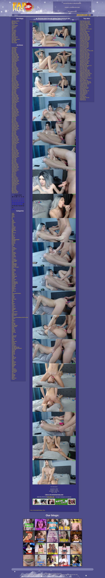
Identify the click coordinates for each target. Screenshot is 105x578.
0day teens (14, 26)
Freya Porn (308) (84, 27)
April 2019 (14, 148)
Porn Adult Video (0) (84, 90)
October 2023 (15, 86)
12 (16, 202)
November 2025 (15, 57)
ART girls (14, 35)
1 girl (13, 213)
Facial (13, 271)
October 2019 (15, 141)
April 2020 (14, 134)
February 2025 (15, 68)
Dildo (13, 262)
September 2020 (15, 128)
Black (13, 236)
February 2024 (15, 81)
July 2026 (14, 48)
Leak (13, 307)
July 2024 (14, 76)
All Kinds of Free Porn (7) (85, 78)
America (13, 222)
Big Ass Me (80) (83, 64)
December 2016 (15, 180)
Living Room (14, 311)
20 (18, 204)
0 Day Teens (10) (84, 77)
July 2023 (14, 89)
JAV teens (14, 30)
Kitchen (13, 303)
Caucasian (14, 248)
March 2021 (14, 121)
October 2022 (15, 100)
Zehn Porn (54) (83, 67)
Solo (13, 359)
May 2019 (14, 147)
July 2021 (14, 117)
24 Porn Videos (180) (85, 39)
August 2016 (14, 184)
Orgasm (13, 318)
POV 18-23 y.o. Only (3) (85, 81)
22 (21, 204)
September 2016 (15, 183)
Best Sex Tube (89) (84, 63)
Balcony (13, 229)
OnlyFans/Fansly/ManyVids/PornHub (20, 317)
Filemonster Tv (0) (84, 88)
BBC (13, 231)
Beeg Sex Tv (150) (84, 45)
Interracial (14, 38)
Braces (13, 242)
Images (13, 296)
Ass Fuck (14, 227)
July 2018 (14, 158)
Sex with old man (15, 347)
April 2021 (14, 120)
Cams (13, 245)
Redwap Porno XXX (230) (86, 29)
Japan (13, 301)
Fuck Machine (15, 283)
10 (12, 202)
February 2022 (15, 109)
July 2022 (14, 103)
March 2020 (14, 135)
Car (12, 246)
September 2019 (15, 142)
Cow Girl (14, 255)
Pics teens (14, 31)
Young (13, 379)
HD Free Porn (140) (84, 49)
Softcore (13, 358)
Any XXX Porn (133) (84, 53)
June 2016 (14, 187)
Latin (13, 304)
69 (12, 217)
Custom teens (15, 25)
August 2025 (14, 61)
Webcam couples (15, 21)
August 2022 (14, 102)
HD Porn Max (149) (84, 46)
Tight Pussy (14, 371)
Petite (13, 327)
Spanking (14, 362)
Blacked (13, 237)
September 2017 (15, 170)
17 (12, 204)
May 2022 (14, 105)
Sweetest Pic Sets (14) (85, 72)
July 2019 (14, 144)
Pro (12, 334)
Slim (13, 355)
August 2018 (14, 157)
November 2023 (15, 85)
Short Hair (14, 349)
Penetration (14, 326)
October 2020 (15, 127)
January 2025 (15, 69)
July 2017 (14, 172)
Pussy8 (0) (82, 95)
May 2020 (14, 133)
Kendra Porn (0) (83, 86)
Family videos (15, 37)
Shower (13, 350)
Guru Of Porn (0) (83, 93)
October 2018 (15, 155)
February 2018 (15, 164)
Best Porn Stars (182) (85, 38)
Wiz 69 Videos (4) (84, 80)
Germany (14, 286)
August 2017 (14, 171)
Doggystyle (14, 263)
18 (14, 204)
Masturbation (14, 314)
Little (13, 310)
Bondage (14, 240)
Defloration (14, 261)
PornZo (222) (83, 30)
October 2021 (15, 113)
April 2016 (14, 189)
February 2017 (15, 178)
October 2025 (15, 59)
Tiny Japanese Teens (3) (85, 82)
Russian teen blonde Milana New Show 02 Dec (54, 18)
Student (13, 365)
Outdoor (13, 320)
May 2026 (14, 51)
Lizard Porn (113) (84, 59)
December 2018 (15, 152)
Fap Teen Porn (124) (84, 55)
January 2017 (15, 179)
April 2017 (14, 175)
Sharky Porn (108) (84, 62)
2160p (13, 216)
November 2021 (15, 112)
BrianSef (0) (82, 98)
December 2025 (15, 56)
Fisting (13, 275)
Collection (14, 253)
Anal (13, 223)
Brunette (13, 243)
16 (23, 202)
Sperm (13, 363)
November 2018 (15, 154)
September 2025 (15, 60)
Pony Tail (14, 332)
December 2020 (15, 125)
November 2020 (15, 126)
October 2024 (15, 72)
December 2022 (15, 97)
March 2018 (14, 163)
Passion (13, 323)
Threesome (14, 370)
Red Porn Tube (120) (85, 57)
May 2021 (14, 119)
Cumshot (14, 259)
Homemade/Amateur (16, 293)
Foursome (14, 279)
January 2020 (15, 137)
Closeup (13, 252)
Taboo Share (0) (83, 91)
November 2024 (15, 71)
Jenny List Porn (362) (85, 23)
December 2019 (15, 139)
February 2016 (15, 191)
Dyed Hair (14, 266)
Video (13, 376)
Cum (13, 258)
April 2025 (14, 65)
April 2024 (14, 79)
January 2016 (15, 192)
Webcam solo (15, 23)
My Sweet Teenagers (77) (86, 65)
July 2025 (14, 62)
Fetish (13, 272)
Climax (13, 250)
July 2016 (14, 186)
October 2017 (15, 168)
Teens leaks (14, 42)
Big (12, 234)
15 (21, 202)
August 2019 (14, 143)
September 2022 (15, 101)
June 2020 (14, 132)
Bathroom (14, 230)
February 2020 (15, 136)
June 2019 (14, 146)
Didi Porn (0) (83, 100)
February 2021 (15, 123)
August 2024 (14, 75)
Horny (13, 294)
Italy (12, 300)
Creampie (14, 256)
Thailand (14, 368)
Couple (13, 254)
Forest (13, 278)
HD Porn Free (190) (84, 34)
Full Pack (14, 284)
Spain (13, 360)
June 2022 (14, 104)
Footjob (13, 277)
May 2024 (14, 78)
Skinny (13, 352)
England (13, 269)
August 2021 (14, 116)
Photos (13, 328)
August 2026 (14, 47)
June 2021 (14, 118)
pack (13, 322)
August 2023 (14, 88)
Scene (13, 344)
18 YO (13, 24)
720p (13, 220)
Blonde (13, 238)
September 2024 (15, 73)
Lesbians (14, 32)
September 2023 (15, 87)
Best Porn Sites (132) (85, 54)
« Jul (13, 209)
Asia (13, 224)
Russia (13, 342)
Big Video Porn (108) (84, 61)
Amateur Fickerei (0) (84, 83)
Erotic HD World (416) (85, 22)
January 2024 (15, 83)
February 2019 (15, 150)
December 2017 (15, 166)
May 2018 (14, 160)
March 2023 (14, 94)
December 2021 (15, 111)
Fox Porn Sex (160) (84, 42)
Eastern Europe (15, 267)
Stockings (14, 364)
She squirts (14, 40)
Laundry (13, 306)
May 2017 (14, 174)
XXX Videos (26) (84, 69)
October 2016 (15, 182)
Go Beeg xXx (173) (84, 40)
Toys (13, 373)
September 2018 (15, 156)
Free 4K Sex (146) (84, 47)
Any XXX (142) (83, 48)
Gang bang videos (16, 39)
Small (13, 356)
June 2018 (14, 159)
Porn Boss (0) (83, 89)
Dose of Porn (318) (84, 26)
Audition (13, 228)
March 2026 (14, 53)
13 (18, 202)
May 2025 (14, 64)
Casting (13, 247)
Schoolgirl (14, 346)
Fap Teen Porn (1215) (85, 21)
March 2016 (14, 190)
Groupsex (14, 288)
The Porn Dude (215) (85, 31)
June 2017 (14, 173)
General (13, 285)
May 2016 (14, 188)
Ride (13, 338)
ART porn (14, 34)
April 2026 (14, 52)
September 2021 (15, 115)
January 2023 (15, 96)
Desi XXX (14, 41)
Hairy (13, 290)
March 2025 (14, 67)
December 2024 (15, 70)
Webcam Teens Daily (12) (86, 73)
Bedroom (14, 232)
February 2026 (15, 54)
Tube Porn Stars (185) (85, 37)
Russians (14, 343)
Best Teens (14, 22)
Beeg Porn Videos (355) (85, 24)
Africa (13, 221)
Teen (13, 367)
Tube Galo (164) (83, 41)
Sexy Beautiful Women (17, 348)
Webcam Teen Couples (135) (86, 50)
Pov (12, 333)
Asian (13, 225)
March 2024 (14, 80)
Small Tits (14, 357)
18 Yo (13, 215)
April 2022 (14, 107)
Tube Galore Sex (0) (84, 97)
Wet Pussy (14, 378)
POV (13, 29)
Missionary (14, 315)
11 (14, 202)
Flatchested (14, 276)
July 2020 (14, 131)
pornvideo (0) (83, 96)
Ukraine (13, 374)
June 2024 (14, 77)
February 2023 (15, 95)
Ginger (13, 287)
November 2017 (15, 167)
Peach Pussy (14, 325)
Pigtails (13, 331)
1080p (13, 214)
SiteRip (13, 351)
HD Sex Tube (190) (84, 35)
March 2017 (14, 176)
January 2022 (15, 110)
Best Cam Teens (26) (84, 71)
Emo (13, 268)
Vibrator (13, 375)
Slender (13, 354)
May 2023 (14, 92)
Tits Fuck (14, 372)
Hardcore (14, 291)
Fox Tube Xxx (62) (84, 66)
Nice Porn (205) (83, 32)
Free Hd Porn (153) (84, 43)
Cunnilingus (14, 260)
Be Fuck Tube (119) (84, 58)
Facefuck (14, 270)
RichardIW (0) (83, 94)
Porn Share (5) (83, 79)
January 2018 (15, 165)
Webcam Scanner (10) (85, 75)
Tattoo (13, 366)
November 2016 (15, 181)
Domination (14, 264)
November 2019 (15, 140)
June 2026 (14, 49)
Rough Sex (14, 341)
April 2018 (14, 162)
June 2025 (14, 63)
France (13, 280)
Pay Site (13, 324)
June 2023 (14, 91)
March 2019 (14, 149)
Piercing (13, 330)
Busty (13, 244)
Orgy (13, 319)
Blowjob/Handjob (15, 239)
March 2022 (14, 108)
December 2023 (15, 84)
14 (20, 202)
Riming (13, 339)
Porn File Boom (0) (84, 87)
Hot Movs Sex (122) (84, 56)
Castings (14, 33)
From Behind (14, 282)
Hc (12, 292)
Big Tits (13, 235)
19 (16, 204)
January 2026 (15, 55)
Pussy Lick (14, 335)
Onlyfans (14, 27)
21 (20, 204)
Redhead (14, 336)
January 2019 (15, 151)
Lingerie (13, 309)
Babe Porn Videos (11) (85, 74)
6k (12, 219)
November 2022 (15, 99)
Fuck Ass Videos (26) (84, 70)
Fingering (14, 274)
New (13, 316)
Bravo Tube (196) (84, 33)
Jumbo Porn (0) (83, 85)
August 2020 (14, 129)
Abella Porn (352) (84, 25)
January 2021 (15, 124)
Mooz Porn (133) (84, 51)
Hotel (13, 295)
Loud (13, 312)
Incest (13, 298)
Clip (12, 251)
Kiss (13, 302)
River (13, 340)
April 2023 (14, 93)
